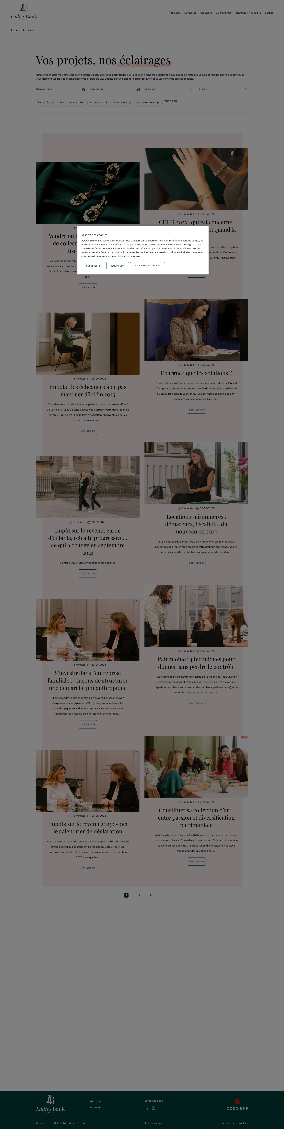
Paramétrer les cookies (147, 265)
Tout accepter (93, 265)
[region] (143, 250)
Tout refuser (118, 265)
